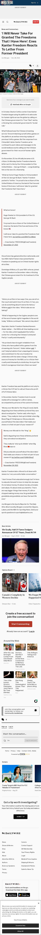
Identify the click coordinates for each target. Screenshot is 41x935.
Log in (31, 631)
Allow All (20, 931)
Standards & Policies (28, 866)
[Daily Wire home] (20, 22)
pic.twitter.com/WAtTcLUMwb (24, 237)
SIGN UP (35, 22)
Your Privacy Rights (28, 852)
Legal (23, 855)
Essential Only (20, 925)
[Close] (38, 903)
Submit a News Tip (27, 869)
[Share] (37, 66)
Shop (3, 849)
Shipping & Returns (27, 862)
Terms (4, 869)
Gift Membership (26, 849)
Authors (4, 862)
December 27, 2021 (11, 245)
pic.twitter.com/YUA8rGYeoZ (23, 457)
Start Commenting (20, 624)
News (4, 842)
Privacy (4, 872)
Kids (3, 852)
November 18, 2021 (11, 465)
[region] (20, 917)
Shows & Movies (7, 845)
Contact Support (26, 845)
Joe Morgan (5, 58)
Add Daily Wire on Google (22, 104)
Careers (24, 842)
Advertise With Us (8, 859)
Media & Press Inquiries (29, 859)
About (4, 855)
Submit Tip (21, 816)
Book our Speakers (8, 866)
